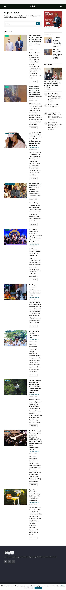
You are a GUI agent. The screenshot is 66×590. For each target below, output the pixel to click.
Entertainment (9, 133)
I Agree (38, 588)
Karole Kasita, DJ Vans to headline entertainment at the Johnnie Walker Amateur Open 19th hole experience (35, 139)
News (6, 36)
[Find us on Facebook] (5, 561)
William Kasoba (33, 198)
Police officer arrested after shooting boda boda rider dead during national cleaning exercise (57, 54)
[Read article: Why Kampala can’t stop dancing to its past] (15, 338)
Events (7, 230)
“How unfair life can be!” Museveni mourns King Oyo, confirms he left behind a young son (57, 42)
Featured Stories (10, 184)
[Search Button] (61, 6)
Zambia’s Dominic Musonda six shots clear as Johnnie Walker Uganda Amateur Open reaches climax (35, 386)
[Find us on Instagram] (13, 561)
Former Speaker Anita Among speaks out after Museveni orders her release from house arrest (55, 115)
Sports (7, 380)
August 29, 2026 (33, 49)
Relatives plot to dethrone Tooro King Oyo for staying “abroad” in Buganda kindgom (55, 125)
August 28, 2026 (33, 341)
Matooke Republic (34, 48)
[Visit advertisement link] (53, 20)
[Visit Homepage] (33, 6)
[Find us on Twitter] (9, 561)
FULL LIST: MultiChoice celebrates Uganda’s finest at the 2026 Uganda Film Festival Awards (35, 236)
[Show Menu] (5, 6)
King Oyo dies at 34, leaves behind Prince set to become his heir (55, 106)
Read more (34, 81)
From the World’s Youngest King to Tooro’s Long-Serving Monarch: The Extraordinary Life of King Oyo (55, 96)
